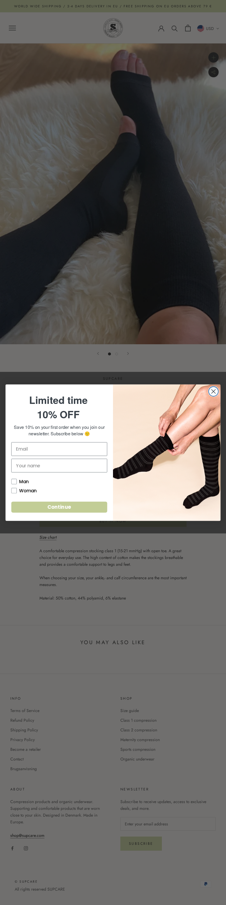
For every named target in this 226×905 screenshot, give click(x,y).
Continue (59, 506)
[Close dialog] (213, 391)
